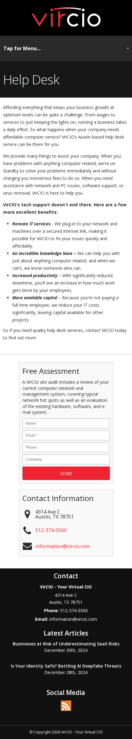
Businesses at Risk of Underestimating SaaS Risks (66, 644)
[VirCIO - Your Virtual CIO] (66, 29)
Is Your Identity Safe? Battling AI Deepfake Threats (66, 666)
